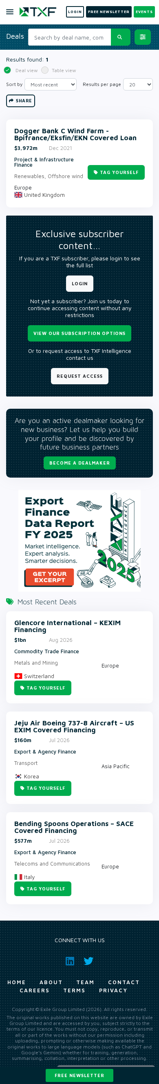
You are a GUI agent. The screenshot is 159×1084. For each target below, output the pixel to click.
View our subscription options (79, 333)
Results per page (102, 84)
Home (16, 982)
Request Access (80, 376)
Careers (35, 990)
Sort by (14, 84)
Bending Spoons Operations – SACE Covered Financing (74, 827)
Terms (74, 990)
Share (23, 100)
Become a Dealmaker (79, 462)
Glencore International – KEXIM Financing (67, 626)
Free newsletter (79, 1075)
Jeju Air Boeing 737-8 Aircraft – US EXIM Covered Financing (74, 727)
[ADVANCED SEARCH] (143, 37)
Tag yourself (119, 172)
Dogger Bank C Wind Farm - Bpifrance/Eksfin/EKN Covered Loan (75, 134)
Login (80, 283)
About (51, 982)
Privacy (113, 990)
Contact (124, 982)
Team (85, 982)
